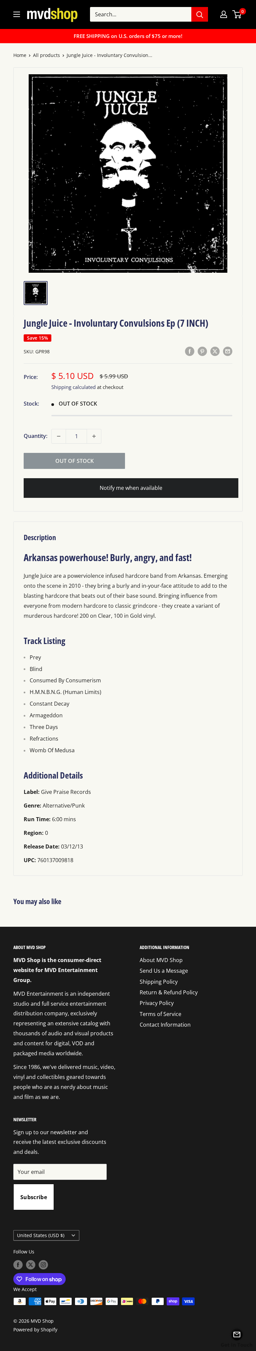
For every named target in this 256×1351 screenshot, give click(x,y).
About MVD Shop (161, 960)
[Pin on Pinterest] (202, 351)
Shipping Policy (159, 981)
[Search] (199, 14)
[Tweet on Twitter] (215, 351)
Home (19, 55)
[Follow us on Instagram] (43, 1264)
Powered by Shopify (35, 1329)
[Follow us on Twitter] (30, 1264)
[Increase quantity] (94, 436)
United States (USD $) (40, 1235)
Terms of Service (160, 1014)
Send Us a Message (164, 970)
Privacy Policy (157, 1003)
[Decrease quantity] (59, 436)
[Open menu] (16, 14)
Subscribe (33, 1197)
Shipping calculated (73, 387)
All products (46, 55)
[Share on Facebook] (189, 351)
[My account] (223, 14)
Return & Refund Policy (169, 992)
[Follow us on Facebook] (18, 1264)
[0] (237, 14)
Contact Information (165, 1024)
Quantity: (35, 436)
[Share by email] (227, 351)
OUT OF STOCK (74, 461)
